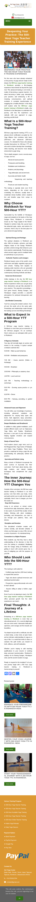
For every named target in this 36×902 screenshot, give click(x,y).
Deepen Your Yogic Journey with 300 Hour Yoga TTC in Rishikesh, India (18, 741)
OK (19, 898)
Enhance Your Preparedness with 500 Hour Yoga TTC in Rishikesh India (18, 707)
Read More (9, 715)
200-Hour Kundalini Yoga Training (16, 812)
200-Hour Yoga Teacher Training (16, 805)
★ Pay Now (8, 847)
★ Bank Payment (9, 836)
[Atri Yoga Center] (18, 5)
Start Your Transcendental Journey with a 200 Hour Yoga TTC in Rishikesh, (17, 776)
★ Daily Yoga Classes (11, 827)
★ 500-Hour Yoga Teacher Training (15, 816)
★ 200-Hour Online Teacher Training (15, 820)
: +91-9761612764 (11, 878)
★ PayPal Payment (10, 840)
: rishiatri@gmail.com (12, 882)
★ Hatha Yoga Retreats (11, 823)
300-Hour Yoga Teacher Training (16, 808)
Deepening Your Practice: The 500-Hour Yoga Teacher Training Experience (17, 72)
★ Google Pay (8, 844)
